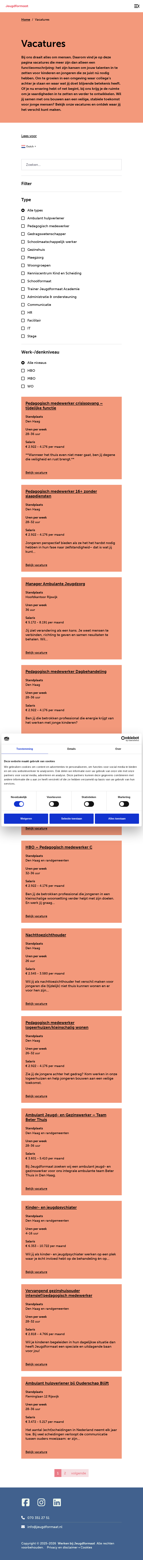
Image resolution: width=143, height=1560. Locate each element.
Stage (31, 336)
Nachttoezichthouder (45, 935)
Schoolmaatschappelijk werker (52, 242)
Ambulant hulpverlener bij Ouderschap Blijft (67, 1383)
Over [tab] (118, 748)
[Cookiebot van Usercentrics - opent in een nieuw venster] (123, 738)
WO (30, 386)
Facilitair (34, 320)
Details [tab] (71, 748)
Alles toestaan (117, 818)
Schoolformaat (39, 281)
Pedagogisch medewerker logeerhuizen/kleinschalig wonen (56, 1025)
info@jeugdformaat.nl (44, 1527)
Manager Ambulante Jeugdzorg (55, 583)
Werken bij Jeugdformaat (17, 6)
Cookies (86, 1547)
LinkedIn (57, 1502)
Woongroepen (39, 265)
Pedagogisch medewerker (48, 226)
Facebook (25, 1502)
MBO (31, 378)
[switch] (54, 804)
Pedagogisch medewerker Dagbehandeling (66, 671)
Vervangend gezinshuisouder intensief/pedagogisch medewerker (58, 1293)
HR (29, 312)
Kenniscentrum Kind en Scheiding (54, 273)
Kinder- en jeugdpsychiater (51, 1207)
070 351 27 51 (38, 1518)
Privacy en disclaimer (62, 1547)
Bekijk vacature (36, 473)
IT (29, 328)
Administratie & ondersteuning (52, 297)
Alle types (35, 210)
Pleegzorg (35, 257)
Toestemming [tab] (24, 748)
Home (25, 19)
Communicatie (39, 305)
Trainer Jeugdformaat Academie (53, 289)
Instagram (41, 1502)
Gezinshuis (36, 249)
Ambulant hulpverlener (45, 218)
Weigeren (26, 818)
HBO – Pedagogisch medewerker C (58, 847)
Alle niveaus (36, 363)
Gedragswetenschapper (46, 234)
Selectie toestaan (71, 818)
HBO (31, 370)
